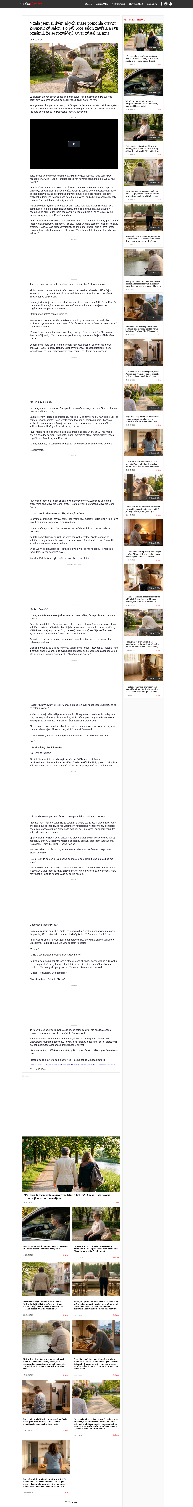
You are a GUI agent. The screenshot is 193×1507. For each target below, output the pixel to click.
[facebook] (161, 4)
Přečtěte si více (71, 1502)
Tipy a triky (136, 4)
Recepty (152, 4)
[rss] (166, 4)
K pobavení (118, 4)
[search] (170, 4)
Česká (31, 4)
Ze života (102, 4)
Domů (88, 4)
